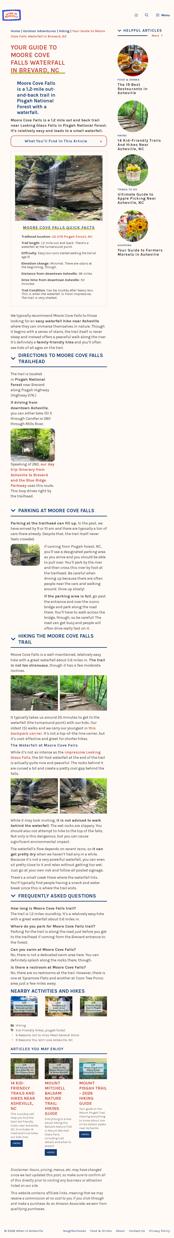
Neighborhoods (74, 1231)
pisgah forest (55, 1030)
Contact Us (137, 1231)
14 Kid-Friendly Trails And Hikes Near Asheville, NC (23, 1096)
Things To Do (127, 189)
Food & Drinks (129, 79)
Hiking (64, 31)
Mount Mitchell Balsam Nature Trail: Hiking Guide (55, 1098)
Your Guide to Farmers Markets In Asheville (140, 252)
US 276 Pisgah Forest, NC (72, 237)
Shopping (125, 245)
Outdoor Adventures (39, 31)
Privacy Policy (159, 1231)
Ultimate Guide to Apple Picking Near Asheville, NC (137, 198)
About (120, 1231)
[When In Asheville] (11, 15)
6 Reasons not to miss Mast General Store (47, 1035)
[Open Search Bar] (146, 15)
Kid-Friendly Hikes (30, 1030)
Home (15, 31)
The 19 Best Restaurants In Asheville (132, 88)
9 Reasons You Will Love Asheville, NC (44, 1040)
